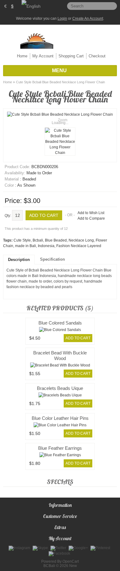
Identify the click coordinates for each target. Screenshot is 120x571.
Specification (52, 259)
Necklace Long (81, 240)
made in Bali (25, 246)
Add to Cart (78, 338)
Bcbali (38, 240)
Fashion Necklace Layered (78, 246)
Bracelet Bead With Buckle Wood (60, 355)
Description (19, 259)
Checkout (97, 56)
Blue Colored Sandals (60, 322)
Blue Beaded (56, 240)
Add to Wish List (91, 213)
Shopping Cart (71, 56)
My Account (43, 56)
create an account (87, 18)
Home (22, 56)
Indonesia (46, 246)
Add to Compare (91, 218)
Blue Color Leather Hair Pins (60, 418)
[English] (31, 6)
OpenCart (70, 561)
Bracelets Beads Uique (60, 388)
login (62, 18)
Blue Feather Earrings (60, 448)
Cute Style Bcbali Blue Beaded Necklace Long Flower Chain (60, 82)
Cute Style (22, 240)
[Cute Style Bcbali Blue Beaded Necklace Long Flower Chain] (60, 141)
